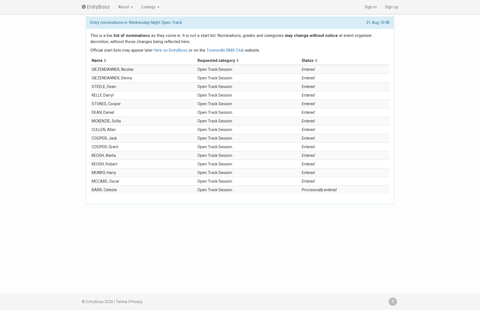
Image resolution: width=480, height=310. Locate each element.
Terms (121, 301)
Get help (393, 302)
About (124, 6)
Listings (149, 6)
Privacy (136, 301)
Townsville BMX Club (225, 50)
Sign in (371, 6)
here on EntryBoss (171, 50)
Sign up (391, 6)
